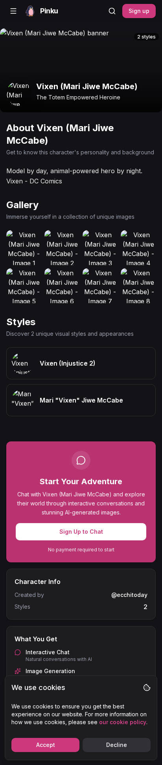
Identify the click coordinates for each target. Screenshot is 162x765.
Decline (116, 744)
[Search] (112, 11)
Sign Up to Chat (81, 531)
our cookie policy (122, 722)
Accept (45, 744)
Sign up (139, 10)
